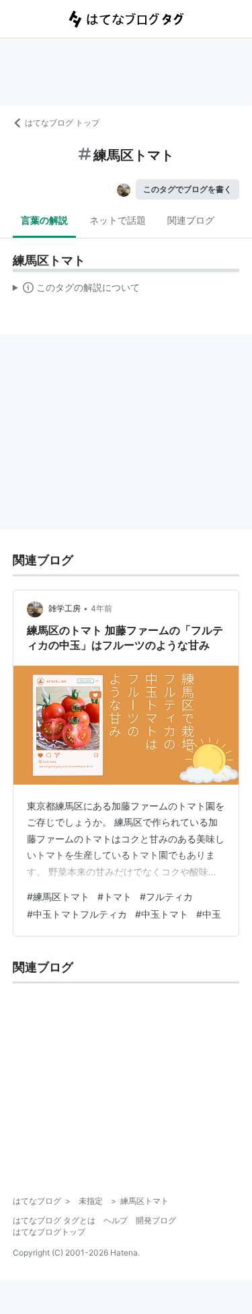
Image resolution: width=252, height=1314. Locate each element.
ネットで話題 (117, 220)
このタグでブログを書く (187, 189)
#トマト (114, 896)
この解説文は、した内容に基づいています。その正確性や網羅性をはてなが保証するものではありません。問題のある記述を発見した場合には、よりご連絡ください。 (76, 290)
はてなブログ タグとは (54, 1220)
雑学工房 (64, 608)
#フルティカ (166, 896)
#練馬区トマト (58, 896)
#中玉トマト (161, 914)
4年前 (101, 608)
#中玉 (208, 914)
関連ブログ (190, 220)
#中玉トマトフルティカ (77, 914)
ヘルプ (115, 1220)
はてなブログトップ (49, 1232)
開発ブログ (156, 1220)
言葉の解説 (44, 220)
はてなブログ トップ (62, 123)
